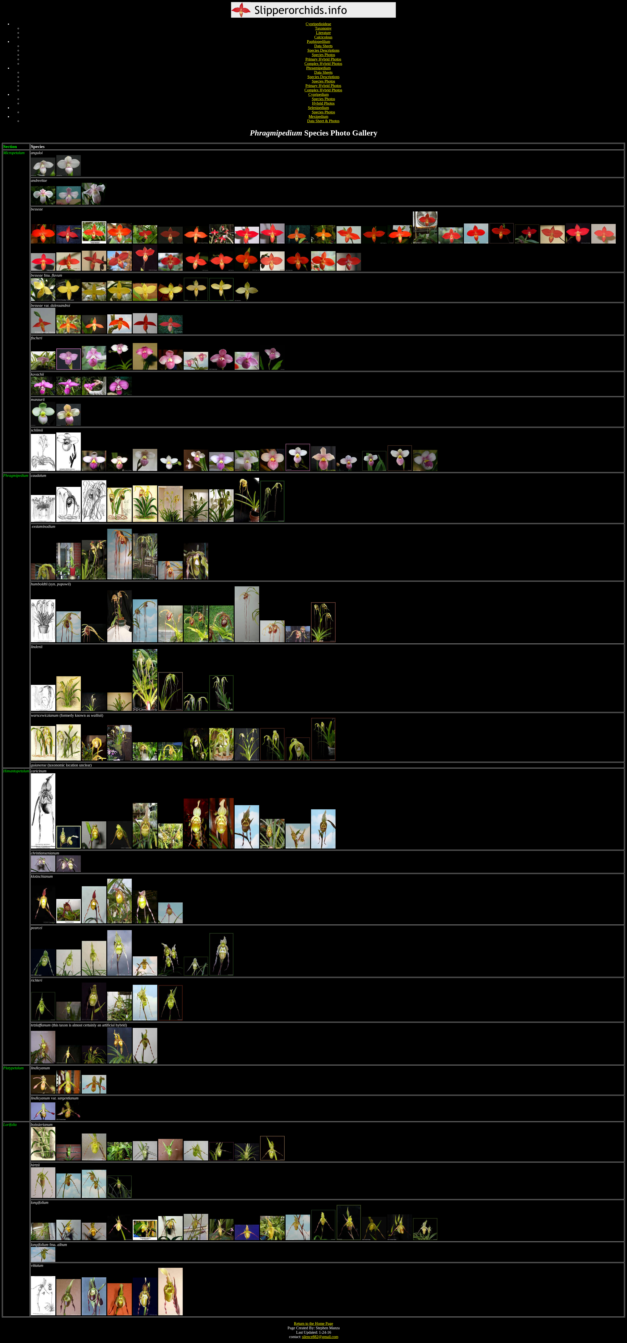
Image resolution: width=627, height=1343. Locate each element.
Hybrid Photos (323, 103)
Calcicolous (323, 37)
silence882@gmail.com (320, 1337)
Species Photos (323, 55)
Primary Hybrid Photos (323, 59)
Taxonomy (323, 28)
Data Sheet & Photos (323, 121)
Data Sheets (323, 46)
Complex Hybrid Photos (323, 64)
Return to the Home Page (313, 1323)
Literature (323, 33)
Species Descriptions (323, 50)
